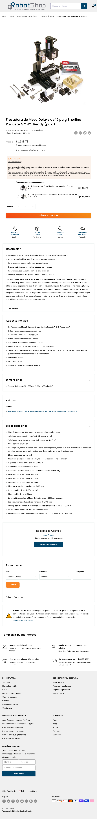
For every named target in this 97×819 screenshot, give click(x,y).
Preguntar (60, 237)
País (8, 571)
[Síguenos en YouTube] (22, 801)
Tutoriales (56, 731)
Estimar (13, 585)
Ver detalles (37, 237)
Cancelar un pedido (9, 697)
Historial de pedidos (10, 686)
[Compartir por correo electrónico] (89, 133)
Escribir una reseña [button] (48, 544)
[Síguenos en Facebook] (4, 801)
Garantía (5, 701)
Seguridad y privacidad (61, 690)
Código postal (78, 571)
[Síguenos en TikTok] (26, 801)
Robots (11, 16)
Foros (55, 720)
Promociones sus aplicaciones (14, 735)
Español (31, 791)
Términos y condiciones (62, 686)
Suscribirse (19, 774)
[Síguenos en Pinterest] (17, 801)
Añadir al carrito (48, 215)
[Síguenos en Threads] (35, 801)
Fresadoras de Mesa (47, 16)
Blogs (55, 724)
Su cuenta (6, 682)
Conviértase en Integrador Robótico (16, 720)
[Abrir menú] (3, 6)
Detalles (14, 237)
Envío (4, 690)
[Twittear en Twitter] (85, 133)
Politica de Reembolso (14, 597)
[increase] (32, 206)
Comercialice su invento (11, 738)
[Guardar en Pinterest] (80, 133)
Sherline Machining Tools (17, 130)
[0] (92, 6)
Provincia (43, 571)
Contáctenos (7, 708)
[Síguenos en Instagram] (13, 801)
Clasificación (57, 735)
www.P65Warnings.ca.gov (23, 620)
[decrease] (18, 206)
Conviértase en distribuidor (12, 727)
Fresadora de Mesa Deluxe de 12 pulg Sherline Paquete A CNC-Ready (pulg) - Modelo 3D (42, 411)
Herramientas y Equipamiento (27, 16)
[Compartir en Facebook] (76, 133)
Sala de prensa (58, 693)
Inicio (4, 16)
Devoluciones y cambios (11, 693)
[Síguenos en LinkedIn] (31, 801)
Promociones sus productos (13, 731)
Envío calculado (22, 150)
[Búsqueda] (84, 6)
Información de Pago (10, 704)
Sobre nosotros (58, 682)
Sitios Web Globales (9, 791)
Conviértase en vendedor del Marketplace (18, 724)
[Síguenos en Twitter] (8, 801)
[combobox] (65, 6)
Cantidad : (10, 207)
